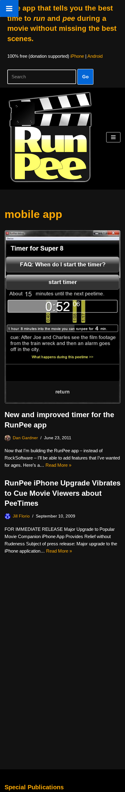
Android (95, 56)
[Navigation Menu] (113, 137)
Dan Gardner (25, 438)
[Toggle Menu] (9, 8)
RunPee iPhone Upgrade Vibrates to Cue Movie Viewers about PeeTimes (62, 493)
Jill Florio (21, 516)
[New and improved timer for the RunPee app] (62, 317)
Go (85, 76)
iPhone (77, 56)
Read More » (58, 465)
